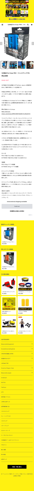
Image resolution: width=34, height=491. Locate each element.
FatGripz (3, 387)
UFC (2, 392)
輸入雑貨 (3, 449)
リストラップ (4, 421)
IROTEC (3, 382)
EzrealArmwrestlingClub (8, 349)
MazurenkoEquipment (7, 344)
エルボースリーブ (5, 430)
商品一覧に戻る (17, 467)
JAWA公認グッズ (5, 401)
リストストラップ (5, 411)
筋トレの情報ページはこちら (17, 19)
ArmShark (4, 377)
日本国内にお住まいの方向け (17, 211)
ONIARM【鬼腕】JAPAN (7, 353)
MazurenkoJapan (6, 373)
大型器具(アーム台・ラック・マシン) (10, 440)
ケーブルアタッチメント (7, 435)
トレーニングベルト (6, 416)
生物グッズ (4, 459)
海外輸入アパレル (5, 397)
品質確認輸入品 (5, 406)
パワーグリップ (5, 425)
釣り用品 (3, 454)
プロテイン (4, 445)
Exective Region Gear (7, 368)
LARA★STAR (4, 363)
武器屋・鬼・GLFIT (6, 358)
